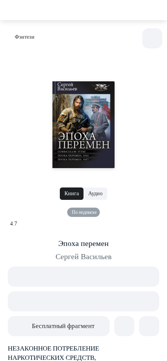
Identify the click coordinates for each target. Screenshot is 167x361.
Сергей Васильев (83, 256)
